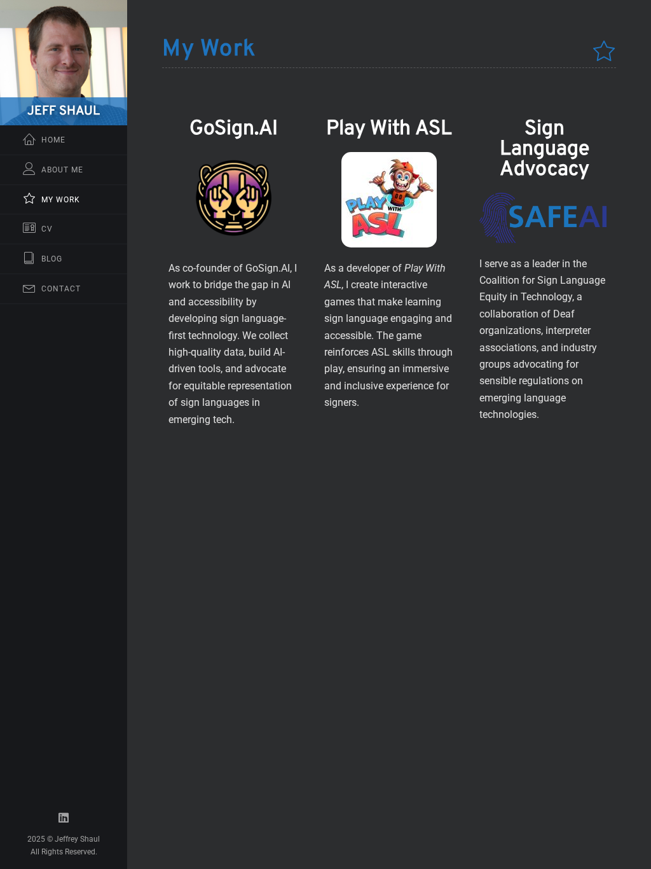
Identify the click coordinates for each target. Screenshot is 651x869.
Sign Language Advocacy (544, 149)
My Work (60, 199)
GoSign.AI (233, 129)
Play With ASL (389, 129)
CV (47, 229)
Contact (61, 288)
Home (53, 140)
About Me (62, 169)
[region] (63, 434)
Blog (51, 258)
